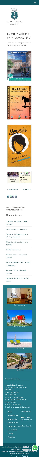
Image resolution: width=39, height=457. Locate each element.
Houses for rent (13, 415)
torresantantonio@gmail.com (20, 407)
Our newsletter (26, 411)
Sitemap (10, 433)
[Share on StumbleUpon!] (11, 196)
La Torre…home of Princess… (16, 229)
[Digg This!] (16, 196)
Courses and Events (14, 426)
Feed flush (11, 437)
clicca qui (25, 456)
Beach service (12, 419)
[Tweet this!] (8, 196)
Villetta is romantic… (13, 250)
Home (10, 412)
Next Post (27, 189)
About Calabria (13, 423)
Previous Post (12, 189)
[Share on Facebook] (13, 196)
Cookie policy (12, 430)
